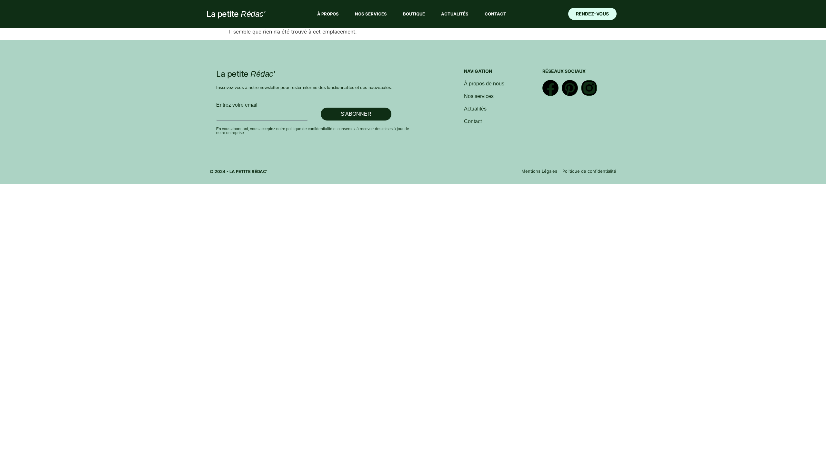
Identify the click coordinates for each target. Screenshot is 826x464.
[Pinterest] (570, 88)
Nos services (371, 13)
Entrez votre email (236, 105)
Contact (495, 13)
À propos (328, 13)
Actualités (454, 13)
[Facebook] (550, 88)
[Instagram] (589, 88)
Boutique (414, 13)
